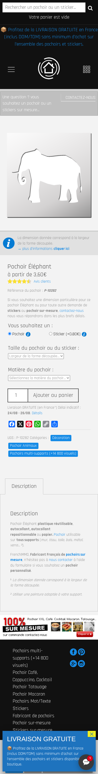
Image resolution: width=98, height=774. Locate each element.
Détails (37, 413)
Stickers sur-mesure (32, 730)
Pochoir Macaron (29, 694)
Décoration (61, 437)
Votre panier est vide (49, 17)
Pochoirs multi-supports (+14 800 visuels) (43, 453)
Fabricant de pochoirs (33, 715)
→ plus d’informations (43, 248)
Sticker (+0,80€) (67, 334)
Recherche (90, 8)
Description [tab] (24, 486)
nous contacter (61, 559)
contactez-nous (72, 310)
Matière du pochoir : (30, 370)
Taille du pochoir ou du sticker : (43, 348)
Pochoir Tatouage (29, 686)
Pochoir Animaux (23, 445)
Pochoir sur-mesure (32, 723)
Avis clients (42, 281)
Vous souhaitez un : (30, 325)
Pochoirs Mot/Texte (32, 701)
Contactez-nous (80, 97)
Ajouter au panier (53, 395)
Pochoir (19, 334)
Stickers (21, 708)
